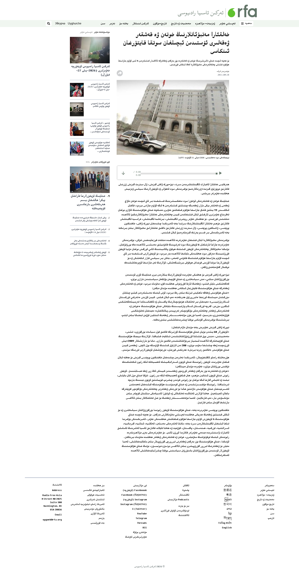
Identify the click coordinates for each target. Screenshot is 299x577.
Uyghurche (74, 23)
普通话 (227, 490)
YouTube (142, 514)
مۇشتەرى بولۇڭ (140, 532)
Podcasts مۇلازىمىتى (178, 500)
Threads (142, 523)
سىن (103, 24)
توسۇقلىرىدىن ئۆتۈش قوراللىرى (175, 511)
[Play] (222, 173)
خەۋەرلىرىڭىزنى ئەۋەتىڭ (136, 537)
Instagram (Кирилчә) (133, 504)
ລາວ (229, 509)
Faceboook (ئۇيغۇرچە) (135, 490)
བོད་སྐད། (228, 518)
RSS (145, 528)
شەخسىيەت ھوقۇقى (95, 495)
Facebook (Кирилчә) (134, 495)
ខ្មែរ (230, 514)
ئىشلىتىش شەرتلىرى (95, 500)
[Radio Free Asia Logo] (217, 11)
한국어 (227, 504)
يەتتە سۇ (123, 24)
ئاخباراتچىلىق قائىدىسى (93, 490)
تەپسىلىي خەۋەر (227, 24)
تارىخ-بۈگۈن (160, 24)
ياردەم (101, 518)
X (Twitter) (139, 509)
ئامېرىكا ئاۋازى (97, 514)
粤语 (229, 495)
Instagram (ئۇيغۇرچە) (135, 500)
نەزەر (112, 24)
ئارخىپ (271, 518)
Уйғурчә (60, 23)
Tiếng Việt (225, 523)
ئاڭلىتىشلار (184, 495)
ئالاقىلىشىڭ (183, 515)
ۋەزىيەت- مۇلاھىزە (205, 24)
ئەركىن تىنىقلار (140, 24)
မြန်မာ (228, 500)
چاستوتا (185, 490)
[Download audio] (123, 173)
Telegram (141, 518)
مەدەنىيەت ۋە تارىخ (181, 24)
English (227, 528)
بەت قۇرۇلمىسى (97, 523)
